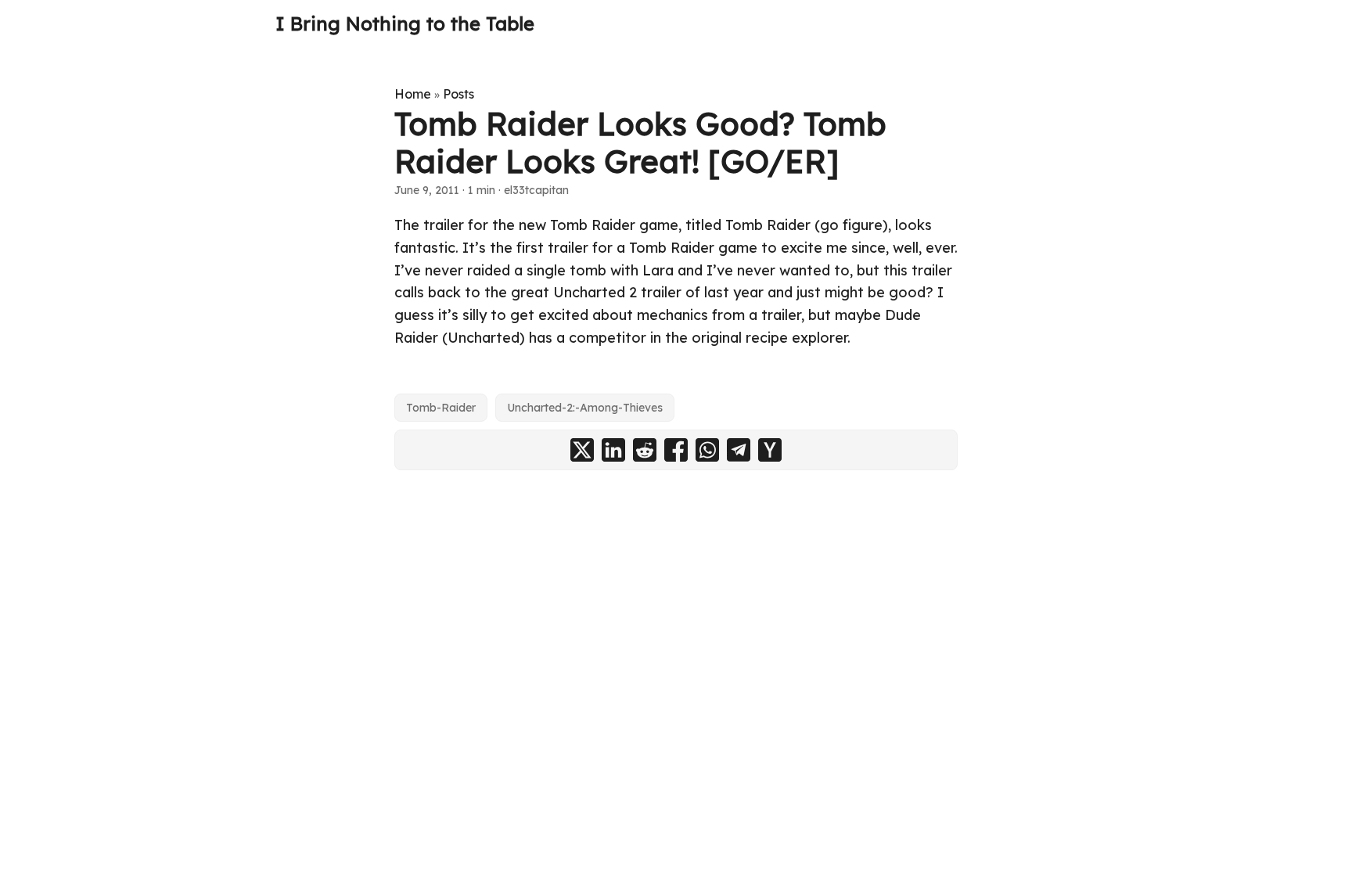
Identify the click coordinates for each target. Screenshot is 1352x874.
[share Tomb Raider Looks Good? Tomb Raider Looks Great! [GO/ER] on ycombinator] (770, 450)
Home (412, 94)
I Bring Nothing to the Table (404, 23)
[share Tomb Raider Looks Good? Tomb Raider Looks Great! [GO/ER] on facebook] (676, 450)
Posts (458, 94)
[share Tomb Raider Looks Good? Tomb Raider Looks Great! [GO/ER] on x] (582, 450)
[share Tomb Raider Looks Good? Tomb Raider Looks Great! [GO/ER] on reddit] (644, 450)
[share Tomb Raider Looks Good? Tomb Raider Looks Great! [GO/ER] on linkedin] (613, 450)
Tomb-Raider (441, 408)
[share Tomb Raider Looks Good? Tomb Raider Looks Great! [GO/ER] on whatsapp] (707, 450)
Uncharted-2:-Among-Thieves (585, 408)
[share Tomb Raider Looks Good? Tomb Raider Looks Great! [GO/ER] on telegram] (738, 450)
